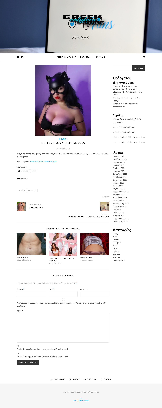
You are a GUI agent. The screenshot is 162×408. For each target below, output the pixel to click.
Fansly (115, 233)
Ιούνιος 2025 (118, 156)
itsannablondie (119, 106)
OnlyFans (100, 57)
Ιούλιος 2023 (118, 183)
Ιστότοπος (84, 289)
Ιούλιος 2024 (118, 165)
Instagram (85, 57)
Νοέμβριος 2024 (120, 159)
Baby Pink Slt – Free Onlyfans (133, 137)
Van (114, 127)
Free (115, 236)
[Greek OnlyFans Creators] (81, 23)
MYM (115, 245)
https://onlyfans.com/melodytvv (43, 161)
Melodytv (22, 190)
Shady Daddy (23, 257)
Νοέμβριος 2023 (120, 177)
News (115, 248)
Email (51, 289)
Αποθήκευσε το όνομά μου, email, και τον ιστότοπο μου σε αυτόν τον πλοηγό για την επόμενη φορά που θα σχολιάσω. (61, 304)
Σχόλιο (20, 310)
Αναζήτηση (138, 68)
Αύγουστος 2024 (120, 162)
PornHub (116, 257)
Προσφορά (32, 190)
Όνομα (20, 289)
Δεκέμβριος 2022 (120, 194)
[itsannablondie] (21, 206)
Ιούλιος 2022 (118, 209)
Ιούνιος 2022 (118, 212)
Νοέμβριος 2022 (120, 197)
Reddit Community (66, 57)
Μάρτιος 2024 (119, 171)
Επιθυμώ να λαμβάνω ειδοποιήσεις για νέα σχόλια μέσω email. (42, 349)
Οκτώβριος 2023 (120, 180)
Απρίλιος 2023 (119, 189)
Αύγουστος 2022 (120, 206)
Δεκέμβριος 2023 (120, 174)
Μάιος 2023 (118, 186)
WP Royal (78, 392)
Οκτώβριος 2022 (120, 200)
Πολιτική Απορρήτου (91, 392)
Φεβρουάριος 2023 (121, 192)
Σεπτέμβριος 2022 (120, 203)
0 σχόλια (106, 196)
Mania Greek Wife (127, 127)
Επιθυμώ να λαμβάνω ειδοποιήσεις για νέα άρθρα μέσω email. (42, 357)
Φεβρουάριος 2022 (121, 218)
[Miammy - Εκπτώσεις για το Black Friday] (104, 206)
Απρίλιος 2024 (119, 168)
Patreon (116, 254)
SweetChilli (86, 257)
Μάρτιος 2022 (119, 215)
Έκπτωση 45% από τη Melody (125, 104)
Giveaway (117, 239)
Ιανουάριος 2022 (120, 221)
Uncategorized (119, 260)
